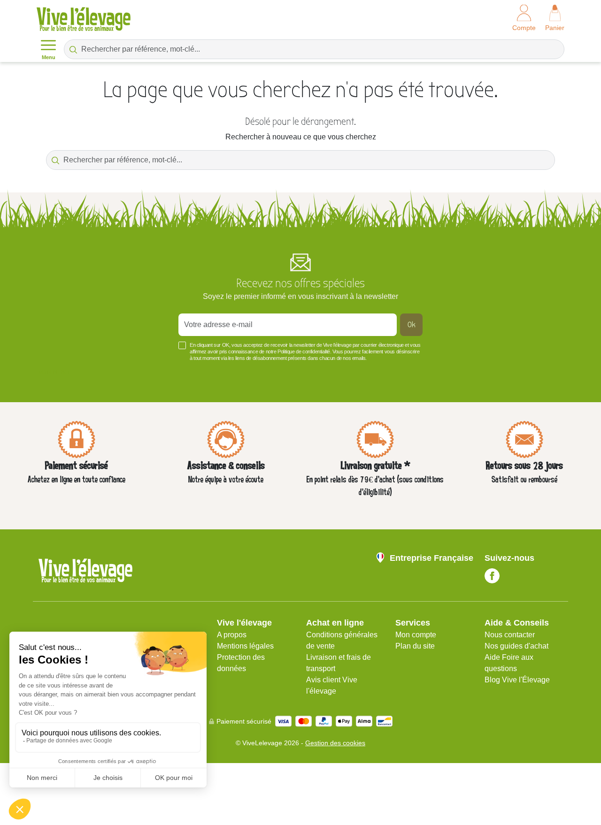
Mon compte (415, 635)
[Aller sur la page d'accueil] (84, 19)
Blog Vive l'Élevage (517, 680)
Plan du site (415, 646)
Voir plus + (54, 372)
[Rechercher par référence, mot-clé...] (73, 49)
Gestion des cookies (335, 743)
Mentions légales (245, 646)
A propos (232, 635)
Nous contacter (510, 635)
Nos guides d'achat (516, 646)
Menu (48, 57)
